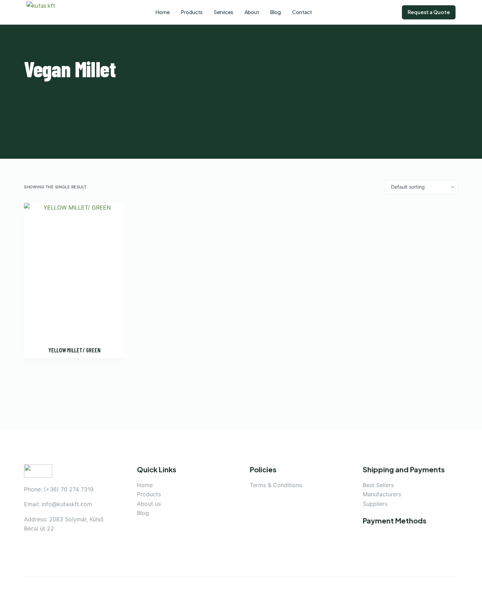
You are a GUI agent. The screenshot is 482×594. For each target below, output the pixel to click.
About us (149, 503)
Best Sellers (378, 485)
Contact (302, 12)
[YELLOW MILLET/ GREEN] (74, 270)
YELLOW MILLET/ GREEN (74, 349)
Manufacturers (382, 494)
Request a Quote (429, 12)
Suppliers (375, 503)
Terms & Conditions (276, 485)
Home (145, 485)
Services (223, 12)
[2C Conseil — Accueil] (45, 12)
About (252, 12)
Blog (143, 512)
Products (149, 494)
